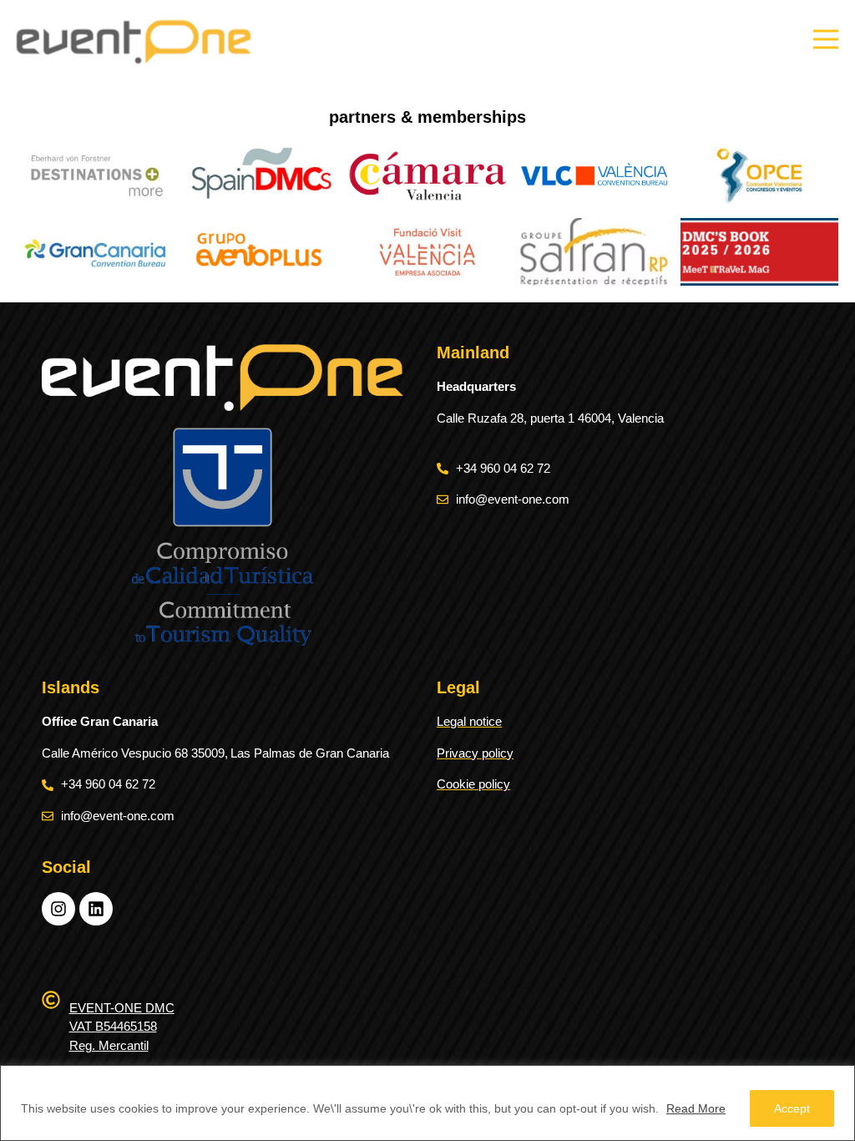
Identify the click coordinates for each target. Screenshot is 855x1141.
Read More (696, 1108)
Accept (792, 1108)
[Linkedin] (96, 908)
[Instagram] (58, 908)
